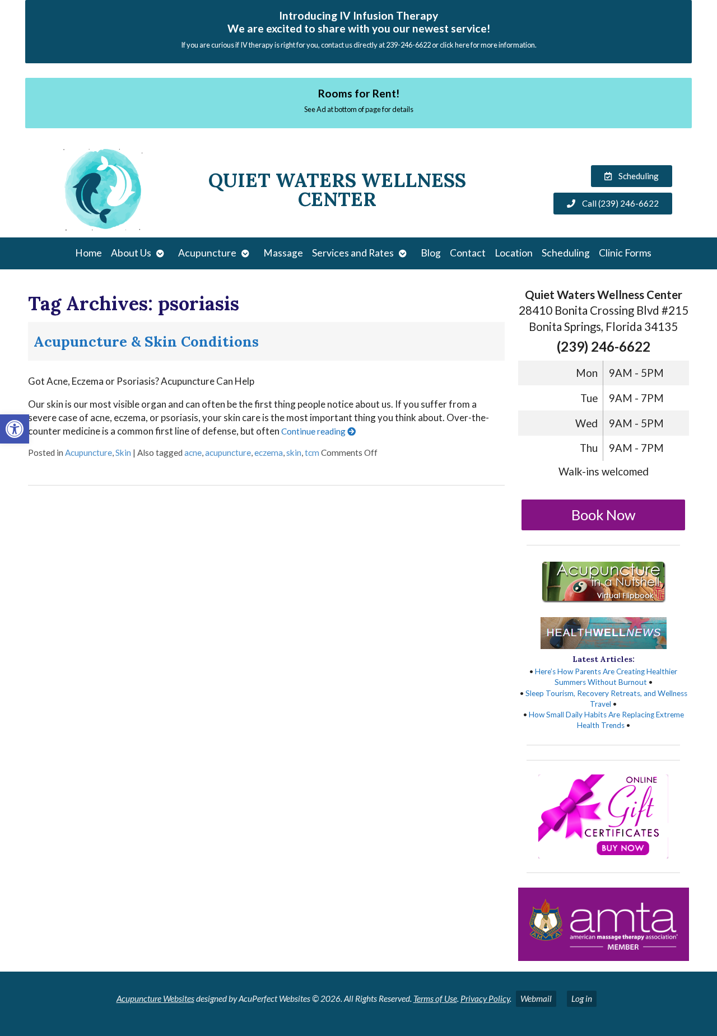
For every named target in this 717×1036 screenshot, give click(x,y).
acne (193, 452)
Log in (581, 998)
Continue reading (314, 431)
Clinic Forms (625, 253)
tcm (312, 452)
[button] (14, 429)
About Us (131, 253)
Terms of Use (435, 998)
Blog (431, 253)
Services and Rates (353, 253)
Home (88, 253)
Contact (468, 253)
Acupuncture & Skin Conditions (146, 341)
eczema (268, 452)
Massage (283, 253)
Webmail (536, 998)
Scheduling (566, 253)
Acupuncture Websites (155, 998)
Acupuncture (207, 253)
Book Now (603, 514)
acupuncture (228, 452)
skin (293, 452)
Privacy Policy (485, 998)
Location (514, 253)
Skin (123, 452)
